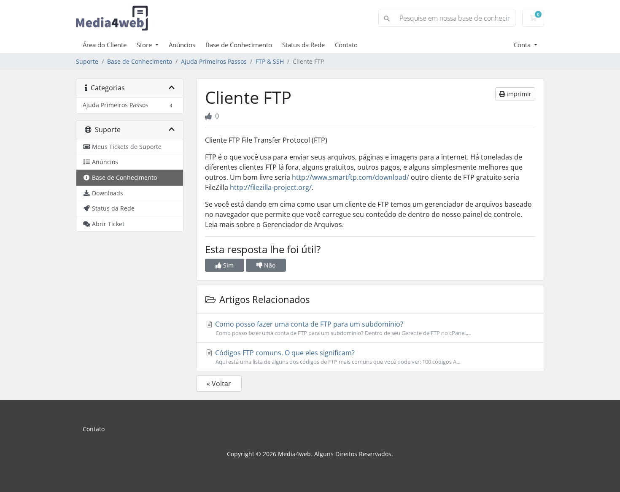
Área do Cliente (105, 45)
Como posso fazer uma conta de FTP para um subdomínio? (342, 328)
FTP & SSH (270, 61)
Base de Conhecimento (238, 45)
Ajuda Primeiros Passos (214, 61)
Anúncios (182, 45)
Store (145, 45)
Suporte (87, 61)
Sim (227, 265)
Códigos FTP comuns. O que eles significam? (336, 356)
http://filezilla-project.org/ (271, 187)
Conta (523, 45)
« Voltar (219, 383)
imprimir (518, 94)
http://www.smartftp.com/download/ (350, 177)
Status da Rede (303, 45)
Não (268, 265)
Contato (346, 45)
